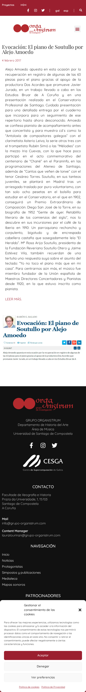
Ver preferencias (43, 677)
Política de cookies (29, 686)
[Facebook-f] (28, 10)
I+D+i (23, 4)
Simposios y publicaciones (21, 572)
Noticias (8, 560)
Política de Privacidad (53, 686)
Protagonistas (12, 566)
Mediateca (9, 578)
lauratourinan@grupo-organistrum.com (31, 535)
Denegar (43, 666)
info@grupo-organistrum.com (24, 523)
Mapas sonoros (13, 584)
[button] (80, 610)
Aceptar (43, 655)
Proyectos (8, 4)
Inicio (5, 554)
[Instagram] (35, 10)
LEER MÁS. (13, 299)
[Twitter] (43, 10)
